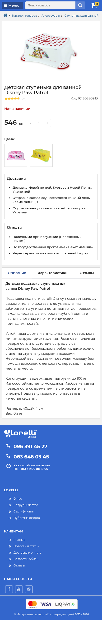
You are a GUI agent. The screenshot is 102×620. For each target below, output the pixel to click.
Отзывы (19, 565)
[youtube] (19, 589)
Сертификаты (23, 511)
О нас (18, 498)
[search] (80, 5)
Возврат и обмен (26, 559)
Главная (19, 539)
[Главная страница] (5, 15)
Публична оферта (27, 518)
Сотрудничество (26, 505)
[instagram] (29, 589)
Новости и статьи (26, 546)
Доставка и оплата (27, 552)
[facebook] (9, 589)
